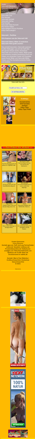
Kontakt (10, 258)
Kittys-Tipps (25, 107)
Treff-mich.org (19, 245)
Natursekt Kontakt (8, 19)
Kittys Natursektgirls (9, 30)
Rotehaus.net (12, 252)
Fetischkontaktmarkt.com (23, 251)
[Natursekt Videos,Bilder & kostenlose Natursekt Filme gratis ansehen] (18, 81)
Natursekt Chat (7, 15)
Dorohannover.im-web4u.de (17, 254)
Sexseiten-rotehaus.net (21, 247)
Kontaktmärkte (25, 102)
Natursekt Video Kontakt (10, 25)
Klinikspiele (5, 12)
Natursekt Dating (7, 21)
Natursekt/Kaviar (7, 8)
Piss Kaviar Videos (8, 26)
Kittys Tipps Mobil (24, 109)
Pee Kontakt (6, 23)
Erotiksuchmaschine (14, 260)
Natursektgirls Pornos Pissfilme (12, 28)
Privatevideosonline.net (13, 249)
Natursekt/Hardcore (8, 6)
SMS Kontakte (25, 104)
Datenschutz (18, 269)
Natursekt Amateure (8, 13)
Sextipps (25, 105)
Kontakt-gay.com (7, 245)
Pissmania (5, 10)
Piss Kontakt (6, 17)
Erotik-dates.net (22, 252)
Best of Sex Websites (21, 258)
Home (4, 4)
